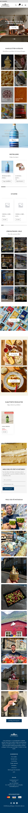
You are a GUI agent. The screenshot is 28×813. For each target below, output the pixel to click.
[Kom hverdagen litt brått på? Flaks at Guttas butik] (14, 543)
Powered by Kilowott (19, 806)
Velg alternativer (19, 181)
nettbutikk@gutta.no (14, 786)
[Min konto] (22, 5)
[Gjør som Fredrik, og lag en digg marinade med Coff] (14, 704)
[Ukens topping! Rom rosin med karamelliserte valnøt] (14, 570)
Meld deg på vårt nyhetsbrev (14, 769)
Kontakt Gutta (14, 759)
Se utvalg (14, 28)
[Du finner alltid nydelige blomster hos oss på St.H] (14, 650)
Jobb (14, 772)
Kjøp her (14, 140)
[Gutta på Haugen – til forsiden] (5, 7)
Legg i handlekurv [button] (7, 181)
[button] (16, 5)
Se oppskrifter (14, 381)
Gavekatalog (14, 761)
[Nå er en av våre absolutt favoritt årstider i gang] (14, 597)
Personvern (14, 767)
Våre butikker (14, 756)
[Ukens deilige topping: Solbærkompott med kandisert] (14, 677)
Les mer (4, 219)
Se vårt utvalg (14, 320)
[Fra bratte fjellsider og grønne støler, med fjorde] (14, 624)
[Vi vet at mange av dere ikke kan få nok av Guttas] (14, 517)
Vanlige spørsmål (14, 763)
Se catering (14, 354)
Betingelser (13, 765)
